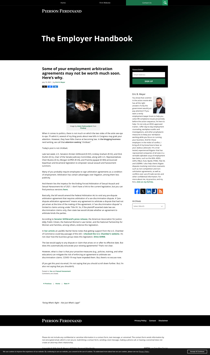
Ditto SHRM (99, 236)
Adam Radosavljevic (84, 126)
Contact (152, 320)
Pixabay (83, 128)
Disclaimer (163, 320)
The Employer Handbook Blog (61, 10)
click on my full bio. (145, 182)
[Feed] (160, 191)
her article (49, 231)
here (65, 189)
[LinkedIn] (148, 191)
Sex (51, 271)
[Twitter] (143, 191)
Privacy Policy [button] (144, 351)
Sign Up (149, 81)
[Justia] (154, 191)
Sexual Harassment (63, 271)
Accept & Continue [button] (197, 351)
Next (66, 283)
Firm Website (105, 3)
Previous (47, 283)
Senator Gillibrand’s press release (71, 219)
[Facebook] (137, 191)
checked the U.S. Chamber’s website (101, 233)
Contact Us (146, 3)
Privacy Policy (140, 320)
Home (63, 3)
